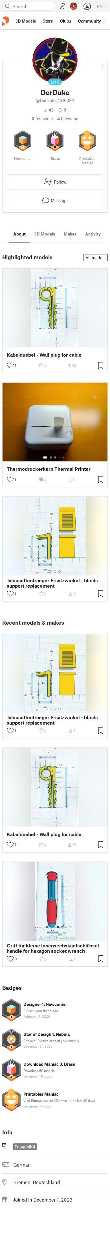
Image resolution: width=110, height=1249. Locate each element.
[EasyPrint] (62, 6)
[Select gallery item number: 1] (45, 457)
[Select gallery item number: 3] (55, 457)
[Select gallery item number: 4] (60, 457)
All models (95, 257)
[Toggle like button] (10, 365)
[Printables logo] (5, 21)
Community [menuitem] (89, 20)
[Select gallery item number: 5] (64, 457)
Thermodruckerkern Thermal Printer (49, 469)
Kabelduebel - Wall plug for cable (44, 355)
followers (42, 118)
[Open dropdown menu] (102, 65)
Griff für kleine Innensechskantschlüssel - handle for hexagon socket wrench (54, 948)
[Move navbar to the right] (104, 20)
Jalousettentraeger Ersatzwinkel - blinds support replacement (52, 583)
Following (68, 118)
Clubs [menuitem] (65, 20)
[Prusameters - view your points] (73, 6)
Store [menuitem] (48, 20)
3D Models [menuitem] (25, 20)
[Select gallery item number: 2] (51, 457)
